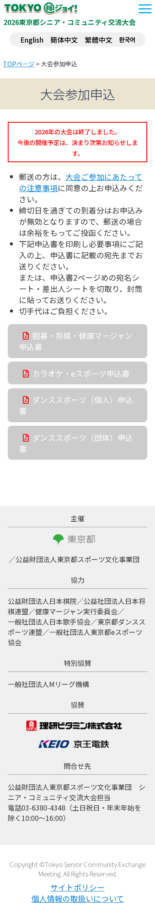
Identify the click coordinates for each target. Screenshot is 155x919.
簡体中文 (64, 39)
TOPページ (18, 63)
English (31, 39)
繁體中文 (98, 39)
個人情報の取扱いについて (77, 898)
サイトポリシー (77, 887)
